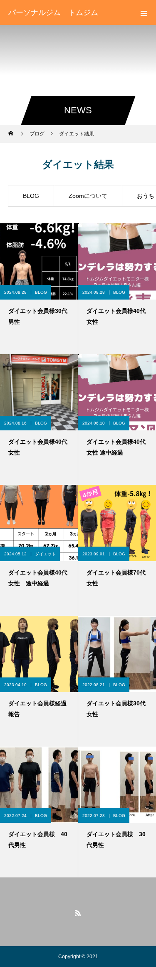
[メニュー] (143, 12)
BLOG (31, 195)
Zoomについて (88, 195)
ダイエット (45, 554)
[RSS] (78, 913)
